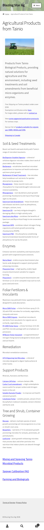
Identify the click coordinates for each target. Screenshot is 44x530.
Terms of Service (9, 502)
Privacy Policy (21, 502)
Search (22, 526)
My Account (7, 526)
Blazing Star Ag (14, 5)
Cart (33, 524)
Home (7, 14)
